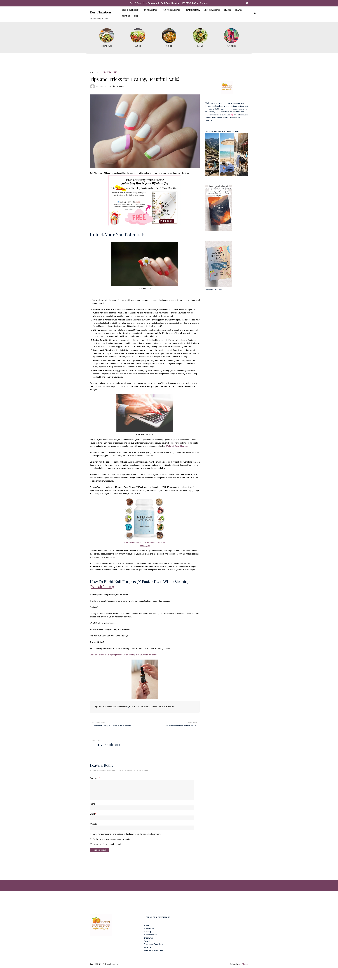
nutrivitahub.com (103, 86)
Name (93, 804)
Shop (136, 16)
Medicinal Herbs (212, 10)
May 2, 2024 (94, 72)
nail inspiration (120, 707)
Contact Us (149, 928)
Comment (95, 778)
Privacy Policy (150, 935)
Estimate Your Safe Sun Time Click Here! (222, 131)
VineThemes (243, 964)
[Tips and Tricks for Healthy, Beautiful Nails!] (145, 131)
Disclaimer (209, 121)
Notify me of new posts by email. (107, 844)
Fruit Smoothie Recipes (175, 19)
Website (93, 824)
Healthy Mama (193, 10)
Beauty (227, 10)
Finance (126, 16)
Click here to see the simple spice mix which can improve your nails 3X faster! (123, 655)
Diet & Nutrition (130, 10)
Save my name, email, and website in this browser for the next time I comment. (127, 834)
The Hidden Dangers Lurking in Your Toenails (111, 726)
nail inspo (134, 707)
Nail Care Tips (105, 707)
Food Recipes (150, 10)
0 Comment (121, 86)
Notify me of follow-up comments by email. (111, 839)
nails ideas (145, 707)
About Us (148, 925)
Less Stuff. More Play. (153, 950)
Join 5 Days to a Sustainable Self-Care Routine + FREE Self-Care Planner (169, 3)
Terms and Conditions (153, 944)
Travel (238, 10)
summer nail (170, 707)
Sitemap (147, 931)
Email (93, 814)
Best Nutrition (100, 12)
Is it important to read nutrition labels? (181, 726)
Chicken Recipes (154, 19)
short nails (157, 707)
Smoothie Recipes (171, 10)
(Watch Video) (102, 586)
